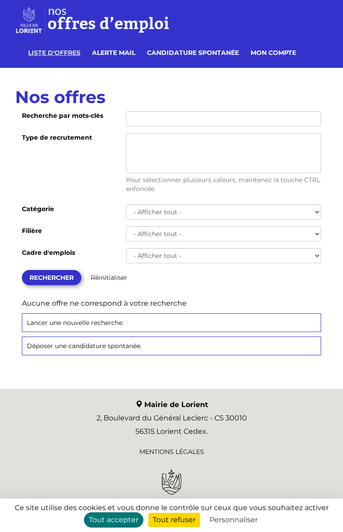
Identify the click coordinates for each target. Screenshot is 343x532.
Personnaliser (233, 519)
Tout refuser (174, 519)
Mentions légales (171, 452)
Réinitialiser (109, 278)
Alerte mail (113, 53)
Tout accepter (113, 519)
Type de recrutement (57, 137)
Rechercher (51, 278)
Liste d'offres (54, 53)
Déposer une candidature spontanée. (84, 346)
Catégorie (38, 209)
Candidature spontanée (193, 53)
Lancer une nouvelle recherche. (75, 323)
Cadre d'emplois (48, 253)
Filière (32, 231)
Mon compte (273, 53)
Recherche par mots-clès (62, 116)
